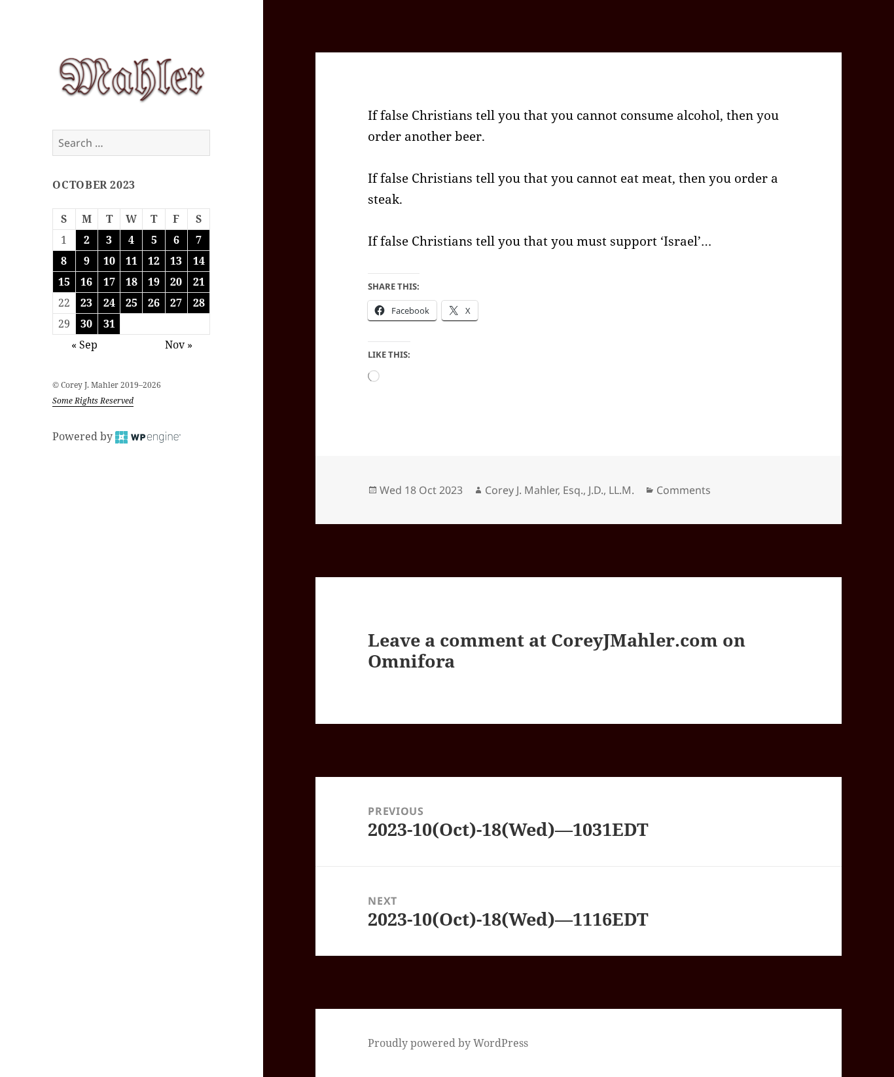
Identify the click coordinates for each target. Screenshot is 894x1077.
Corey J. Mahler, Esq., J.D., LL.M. (559, 490)
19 (154, 281)
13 (176, 261)
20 (176, 281)
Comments (683, 490)
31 (109, 323)
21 (199, 281)
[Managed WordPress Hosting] (148, 436)
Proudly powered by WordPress (448, 1043)
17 (109, 281)
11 (131, 261)
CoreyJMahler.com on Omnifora (556, 650)
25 (131, 302)
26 (154, 302)
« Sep (84, 344)
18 (131, 281)
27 (176, 302)
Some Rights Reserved (93, 400)
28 (199, 302)
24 (109, 302)
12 (154, 261)
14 (199, 261)
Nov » (178, 344)
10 (109, 261)
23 (86, 302)
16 (86, 281)
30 (86, 323)
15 (64, 281)
